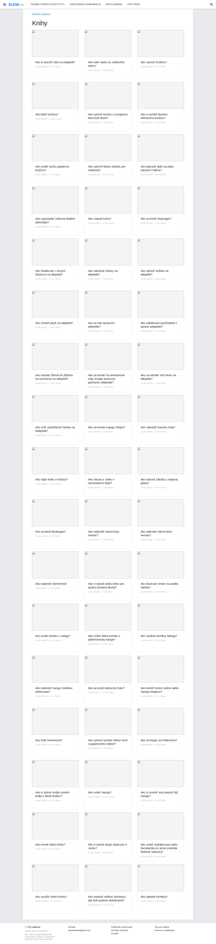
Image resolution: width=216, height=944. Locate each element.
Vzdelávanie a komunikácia (85, 4)
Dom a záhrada (113, 4)
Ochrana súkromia (119, 930)
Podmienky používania (121, 927)
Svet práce (133, 4)
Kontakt (114, 933)
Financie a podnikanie (164, 930)
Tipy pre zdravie (161, 927)
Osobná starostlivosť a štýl (48, 4)
